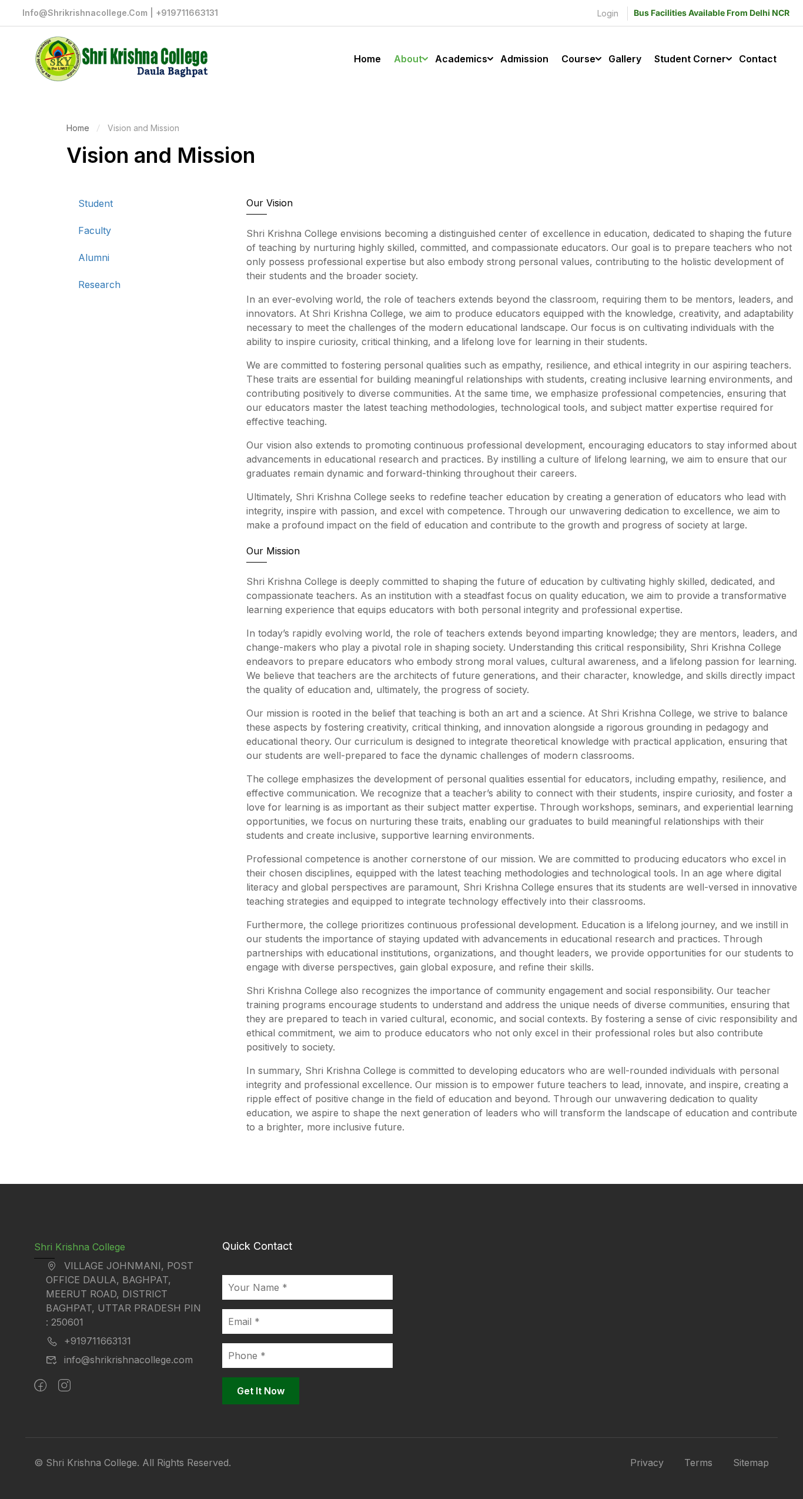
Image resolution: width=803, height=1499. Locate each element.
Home (367, 59)
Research (99, 284)
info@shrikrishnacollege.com (128, 1360)
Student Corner (690, 59)
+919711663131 (97, 1341)
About (408, 59)
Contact (758, 59)
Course (578, 59)
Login (607, 13)
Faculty (94, 230)
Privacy (647, 1462)
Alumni (93, 257)
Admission (524, 59)
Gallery (624, 59)
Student (95, 203)
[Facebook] (40, 1385)
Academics (461, 59)
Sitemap (751, 1462)
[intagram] (64, 1385)
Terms (698, 1462)
